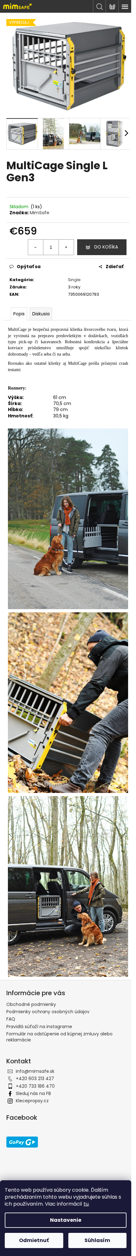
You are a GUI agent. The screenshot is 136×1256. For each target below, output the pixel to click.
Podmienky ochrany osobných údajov (48, 986)
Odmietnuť (34, 1240)
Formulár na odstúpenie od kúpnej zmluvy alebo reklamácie (59, 1012)
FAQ (10, 994)
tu (86, 1204)
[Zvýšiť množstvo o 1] (61, 243)
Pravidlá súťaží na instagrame (39, 1001)
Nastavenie (65, 1220)
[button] (113, 1238)
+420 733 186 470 (35, 1061)
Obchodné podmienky (31, 979)
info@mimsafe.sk (35, 1046)
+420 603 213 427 (35, 1053)
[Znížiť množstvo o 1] (31, 243)
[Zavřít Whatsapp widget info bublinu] (39, 1229)
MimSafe (39, 209)
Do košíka (101, 243)
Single (72, 276)
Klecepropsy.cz (32, 1076)
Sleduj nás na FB (33, 1068)
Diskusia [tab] (41, 310)
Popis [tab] (19, 310)
